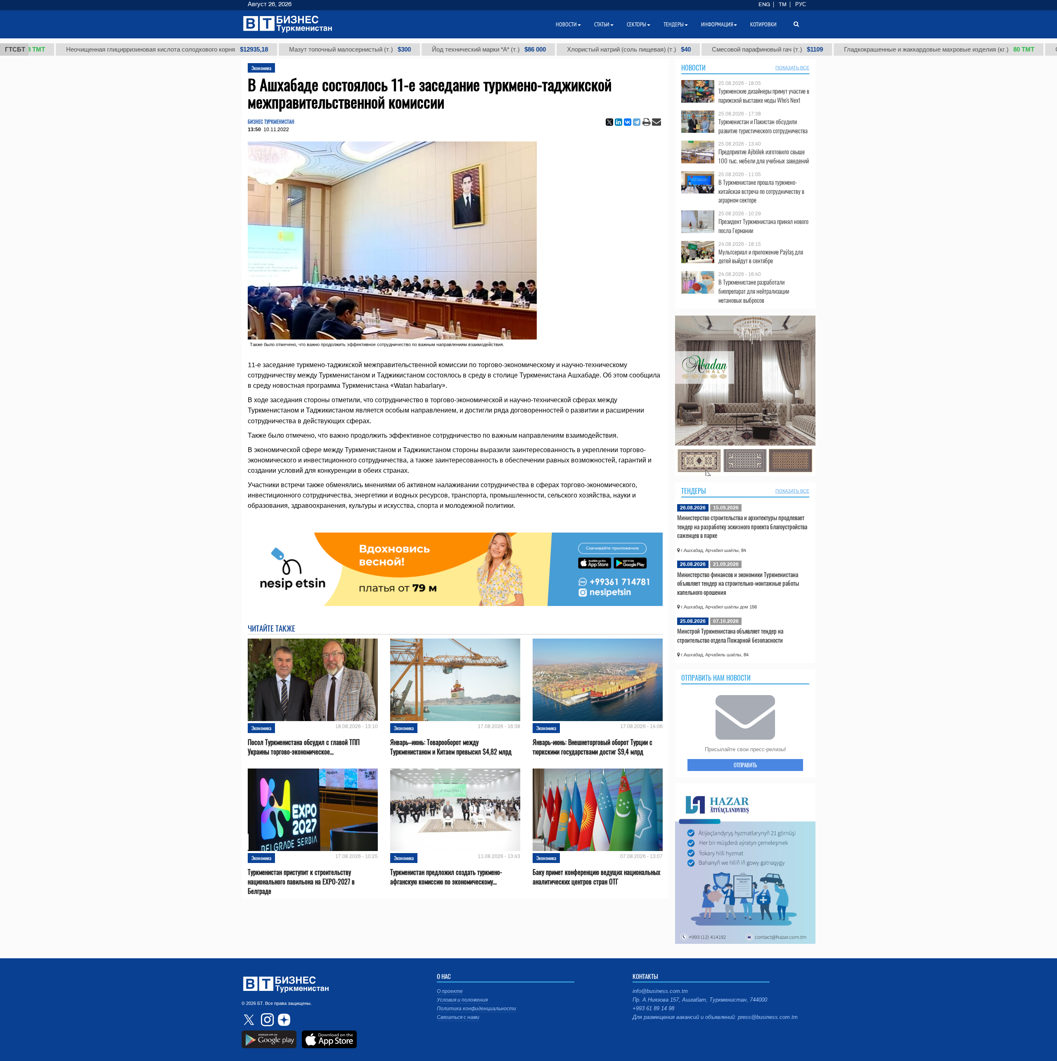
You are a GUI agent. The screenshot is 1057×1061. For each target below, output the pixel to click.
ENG (764, 4)
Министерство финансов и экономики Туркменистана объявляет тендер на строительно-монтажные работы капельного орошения (738, 583)
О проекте (450, 991)
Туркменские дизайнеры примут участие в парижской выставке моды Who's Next (763, 95)
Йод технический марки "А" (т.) (432, 49)
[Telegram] (636, 122)
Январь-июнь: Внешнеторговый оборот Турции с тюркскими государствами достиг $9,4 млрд (592, 747)
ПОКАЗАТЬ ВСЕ (792, 67)
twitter (250, 1019)
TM (783, 4)
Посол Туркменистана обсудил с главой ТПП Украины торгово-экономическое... (304, 747)
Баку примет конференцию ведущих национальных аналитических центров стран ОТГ (596, 877)
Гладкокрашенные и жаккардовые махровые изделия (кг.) (882, 49)
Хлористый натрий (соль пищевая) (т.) (572, 49)
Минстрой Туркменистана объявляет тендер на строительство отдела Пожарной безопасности (730, 635)
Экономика (261, 67)
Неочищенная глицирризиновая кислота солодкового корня (110, 49)
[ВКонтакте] (627, 122)
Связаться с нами (458, 1017)
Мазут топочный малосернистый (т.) (293, 49)
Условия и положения (462, 1000)
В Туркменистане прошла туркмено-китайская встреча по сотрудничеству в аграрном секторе (761, 191)
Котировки (763, 24)
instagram (266, 1019)
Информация (717, 24)
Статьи (601, 24)
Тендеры (693, 491)
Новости (693, 68)
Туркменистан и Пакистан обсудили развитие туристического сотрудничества (763, 126)
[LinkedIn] (618, 122)
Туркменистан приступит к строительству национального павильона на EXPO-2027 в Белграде (301, 882)
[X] (609, 122)
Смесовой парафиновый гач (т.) (710, 49)
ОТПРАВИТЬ (745, 765)
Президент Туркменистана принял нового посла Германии (763, 226)
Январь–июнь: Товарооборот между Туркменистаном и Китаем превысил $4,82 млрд (451, 747)
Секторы (636, 24)
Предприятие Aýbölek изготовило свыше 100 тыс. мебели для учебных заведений (763, 156)
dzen (283, 1019)
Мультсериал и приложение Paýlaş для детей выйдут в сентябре (760, 256)
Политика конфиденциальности (476, 1008)
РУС (800, 4)
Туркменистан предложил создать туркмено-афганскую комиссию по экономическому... (446, 877)
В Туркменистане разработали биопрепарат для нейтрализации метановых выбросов (753, 291)
